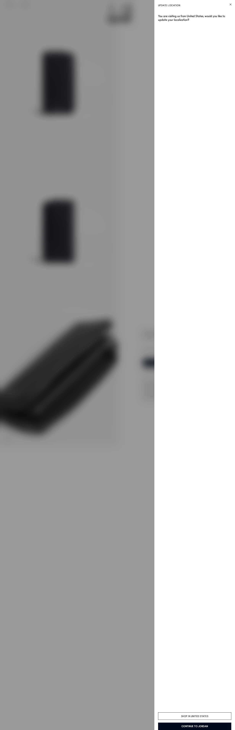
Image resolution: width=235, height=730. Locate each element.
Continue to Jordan (194, 726)
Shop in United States (194, 716)
